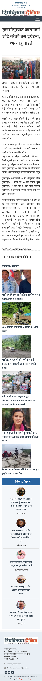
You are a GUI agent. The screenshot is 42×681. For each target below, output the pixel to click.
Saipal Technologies (26, 679)
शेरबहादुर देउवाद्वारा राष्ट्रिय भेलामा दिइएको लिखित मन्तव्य (21, 590)
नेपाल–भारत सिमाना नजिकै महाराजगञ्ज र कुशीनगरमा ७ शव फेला (20, 472)
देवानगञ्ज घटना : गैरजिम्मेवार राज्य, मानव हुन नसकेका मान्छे (21, 563)
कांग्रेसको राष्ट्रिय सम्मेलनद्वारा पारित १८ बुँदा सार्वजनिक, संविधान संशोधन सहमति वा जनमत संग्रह (21, 504)
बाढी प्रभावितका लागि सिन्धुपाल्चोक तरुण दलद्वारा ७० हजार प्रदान (21, 297)
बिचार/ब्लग (23, 482)
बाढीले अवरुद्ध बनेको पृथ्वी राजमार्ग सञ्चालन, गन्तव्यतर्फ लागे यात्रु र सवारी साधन (19, 364)
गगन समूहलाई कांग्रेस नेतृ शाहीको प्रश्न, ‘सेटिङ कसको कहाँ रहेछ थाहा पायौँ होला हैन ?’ (20, 437)
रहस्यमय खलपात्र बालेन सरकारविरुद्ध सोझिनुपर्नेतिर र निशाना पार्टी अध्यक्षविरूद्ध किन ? (21, 536)
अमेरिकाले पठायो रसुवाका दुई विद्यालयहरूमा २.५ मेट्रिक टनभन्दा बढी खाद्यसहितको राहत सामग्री (19, 400)
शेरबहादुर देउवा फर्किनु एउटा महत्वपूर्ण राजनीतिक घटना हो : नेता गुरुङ (21, 616)
